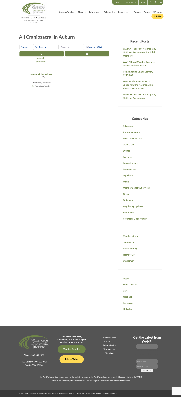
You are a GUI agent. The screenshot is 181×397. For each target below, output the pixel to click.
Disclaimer (128, 260)
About (81, 12)
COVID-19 (128, 144)
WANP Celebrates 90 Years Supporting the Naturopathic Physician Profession (138, 85)
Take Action (109, 12)
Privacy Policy (130, 248)
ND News (157, 12)
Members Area (130, 236)
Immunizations (130, 163)
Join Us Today (71, 359)
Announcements (131, 132)
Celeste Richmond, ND (41, 74)
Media (126, 181)
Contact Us (128, 242)
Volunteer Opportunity (135, 218)
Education (94, 12)
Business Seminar (66, 12)
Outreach (128, 200)
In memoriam (129, 169)
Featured (127, 157)
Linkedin (127, 309)
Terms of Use (129, 254)
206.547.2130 (37, 355)
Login (117, 2)
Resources (123, 12)
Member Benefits (71, 349)
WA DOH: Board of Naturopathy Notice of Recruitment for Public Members (139, 52)
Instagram (128, 303)
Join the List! (147, 371)
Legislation (128, 175)
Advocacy (128, 126)
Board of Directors (132, 138)
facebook (127, 296)
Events (147, 12)
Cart (143, 2)
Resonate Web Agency (107, 393)
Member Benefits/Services (136, 187)
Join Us (157, 16)
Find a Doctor (130, 2)
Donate (137, 12)
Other (126, 194)
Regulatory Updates (133, 206)
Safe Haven (128, 212)
